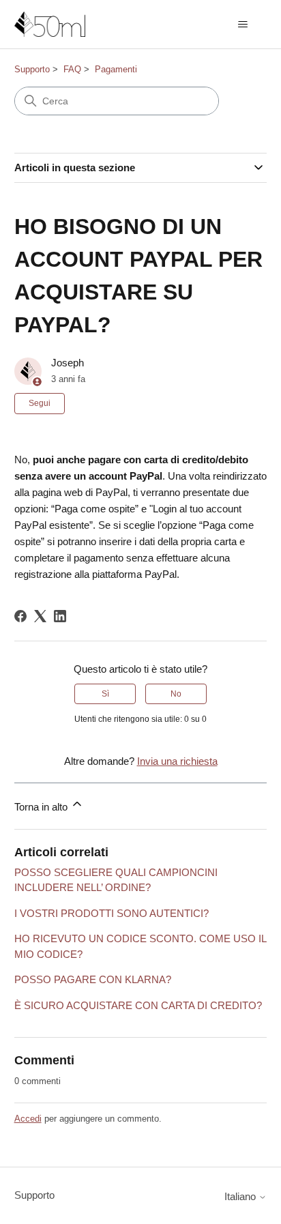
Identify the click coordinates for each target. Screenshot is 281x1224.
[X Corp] (40, 616)
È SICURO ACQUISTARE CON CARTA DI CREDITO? (138, 1005)
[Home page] (49, 24)
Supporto (32, 69)
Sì (105, 694)
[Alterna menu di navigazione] (242, 24)
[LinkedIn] (60, 616)
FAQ (72, 69)
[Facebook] (20, 616)
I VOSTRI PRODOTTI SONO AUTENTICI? (111, 913)
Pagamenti (116, 69)
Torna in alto (42, 807)
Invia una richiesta (177, 761)
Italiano (241, 1196)
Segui (39, 403)
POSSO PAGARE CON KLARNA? (92, 979)
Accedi (28, 1118)
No (176, 694)
